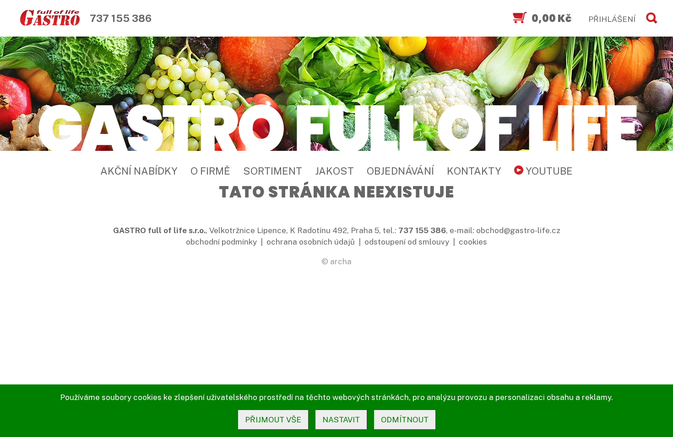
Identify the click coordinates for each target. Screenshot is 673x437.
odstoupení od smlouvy (406, 241)
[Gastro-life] (50, 18)
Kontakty (474, 171)
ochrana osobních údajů (310, 241)
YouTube (548, 171)
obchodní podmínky (221, 241)
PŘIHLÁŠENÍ (611, 19)
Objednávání (400, 171)
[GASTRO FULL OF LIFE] (336, 127)
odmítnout (405, 419)
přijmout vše (273, 419)
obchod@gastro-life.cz (518, 230)
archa (341, 261)
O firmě (210, 171)
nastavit (341, 419)
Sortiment (272, 171)
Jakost (334, 171)
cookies (473, 241)
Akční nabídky (139, 171)
